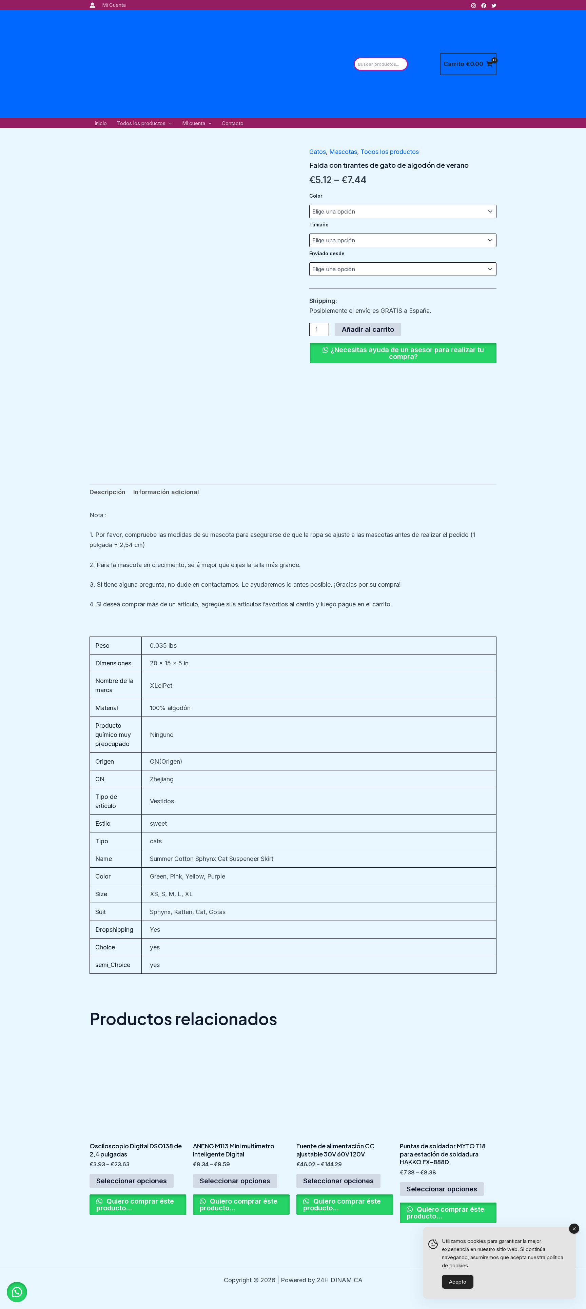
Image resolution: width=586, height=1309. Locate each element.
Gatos (317, 151)
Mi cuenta (193, 123)
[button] (168, 123)
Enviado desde (327, 253)
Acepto (457, 1281)
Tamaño (319, 224)
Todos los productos (141, 123)
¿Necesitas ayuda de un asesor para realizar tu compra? (407, 353)
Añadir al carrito (368, 329)
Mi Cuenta (114, 5)
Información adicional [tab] (166, 492)
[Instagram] (473, 5)
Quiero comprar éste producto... (135, 1204)
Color (316, 196)
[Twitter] (493, 5)
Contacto (232, 123)
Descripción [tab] (107, 492)
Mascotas (343, 151)
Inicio (101, 123)
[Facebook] (483, 5)
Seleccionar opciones (131, 1181)
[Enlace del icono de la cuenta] (92, 5)
